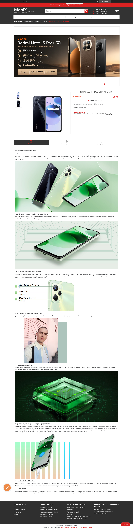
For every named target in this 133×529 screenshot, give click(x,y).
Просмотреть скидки (74, 5)
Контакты (69, 17)
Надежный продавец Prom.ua (76, 507)
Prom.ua (74, 525)
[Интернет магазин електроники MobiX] (20, 11)
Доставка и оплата (81, 17)
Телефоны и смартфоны (34, 21)
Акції (90, 17)
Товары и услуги (46, 17)
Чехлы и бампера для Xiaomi (49, 509)
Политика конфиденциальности (84, 527)
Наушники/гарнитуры (46, 514)
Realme (45, 21)
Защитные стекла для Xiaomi (49, 512)
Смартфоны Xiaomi (46, 507)
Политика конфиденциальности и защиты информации (104, 512)
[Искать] (86, 11)
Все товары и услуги (46, 517)
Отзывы (69, 514)
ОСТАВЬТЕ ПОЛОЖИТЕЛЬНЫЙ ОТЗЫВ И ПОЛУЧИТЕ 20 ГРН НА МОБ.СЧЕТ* (79, 517)
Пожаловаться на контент (68, 527)
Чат (127, 524)
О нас (63, 17)
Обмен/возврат (18, 512)
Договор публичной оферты (102, 509)
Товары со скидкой (73, 512)
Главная (56, 17)
